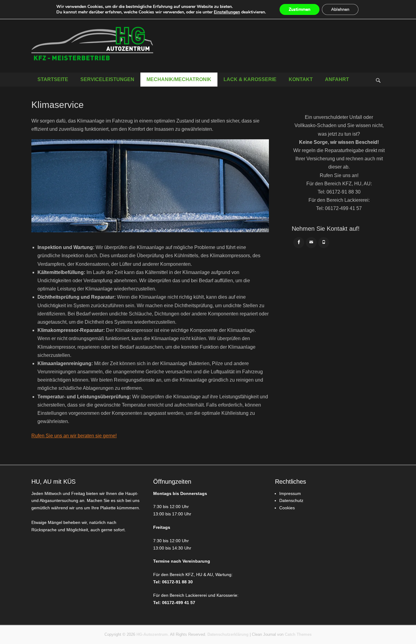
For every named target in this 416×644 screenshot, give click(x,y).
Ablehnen (340, 9)
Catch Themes (298, 634)
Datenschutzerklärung (228, 634)
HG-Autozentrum (152, 634)
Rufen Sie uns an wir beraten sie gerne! (74, 435)
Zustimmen (299, 9)
